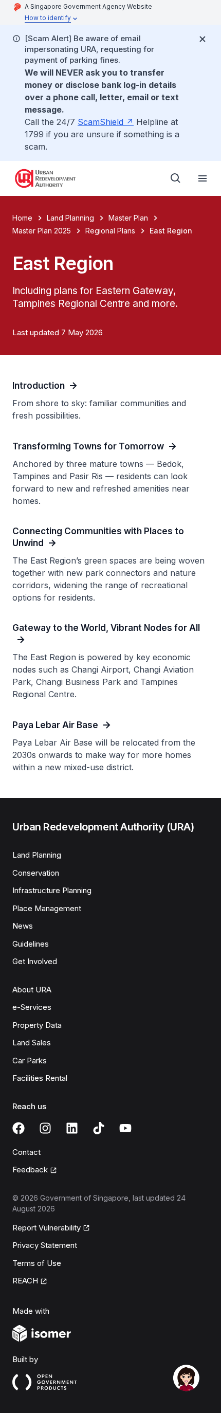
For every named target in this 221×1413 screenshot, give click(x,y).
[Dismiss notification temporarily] (202, 39)
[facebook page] (18, 1128)
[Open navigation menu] (202, 178)
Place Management (46, 908)
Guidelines (30, 944)
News (22, 926)
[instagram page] (45, 1128)
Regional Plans (110, 230)
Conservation (35, 873)
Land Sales (31, 1042)
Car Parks (29, 1060)
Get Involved (34, 961)
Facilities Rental (39, 1078)
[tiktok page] (99, 1128)
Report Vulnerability (46, 1228)
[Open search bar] (175, 178)
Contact (26, 1152)
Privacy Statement (44, 1245)
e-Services (31, 1007)
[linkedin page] (72, 1128)
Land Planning (70, 217)
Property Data (37, 1025)
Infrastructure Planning (51, 890)
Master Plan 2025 (41, 230)
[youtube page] (125, 1128)
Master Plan (128, 217)
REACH (25, 1280)
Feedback (30, 1169)
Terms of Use (36, 1263)
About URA (31, 989)
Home (22, 217)
